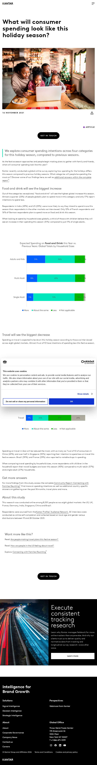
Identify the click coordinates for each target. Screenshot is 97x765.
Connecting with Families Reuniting (29, 552)
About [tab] (6, 723)
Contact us (8, 742)
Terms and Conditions (44, 752)
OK (71, 401)
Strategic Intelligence (12, 716)
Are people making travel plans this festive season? (35, 540)
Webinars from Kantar (60, 706)
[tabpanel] (25, 711)
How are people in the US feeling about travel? (32, 546)
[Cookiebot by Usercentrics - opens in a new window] (83, 362)
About (5, 728)
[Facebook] (55, 746)
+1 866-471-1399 (58, 740)
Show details (83, 394)
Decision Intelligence (12, 711)
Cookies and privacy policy (67, 752)
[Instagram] (51, 746)
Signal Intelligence (11, 706)
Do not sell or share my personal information (25, 401)
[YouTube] (60, 746)
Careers (6, 747)
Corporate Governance (13, 733)
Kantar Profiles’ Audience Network (52, 512)
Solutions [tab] (8, 701)
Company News (10, 737)
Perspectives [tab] (56, 701)
